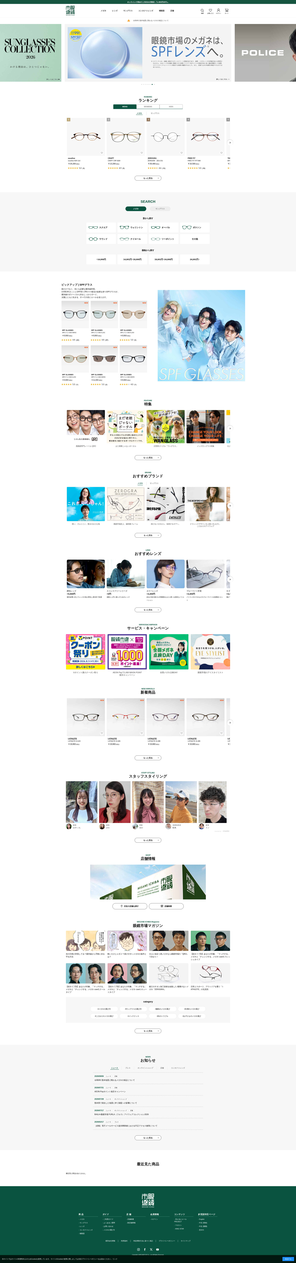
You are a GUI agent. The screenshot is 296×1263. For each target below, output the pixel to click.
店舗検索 (168, 906)
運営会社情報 (110, 1241)
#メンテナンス (133, 1016)
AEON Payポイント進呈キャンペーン (110, 1092)
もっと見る (148, 178)
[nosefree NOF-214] (86, 137)
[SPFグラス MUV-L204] (75, 359)
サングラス (155, 113)
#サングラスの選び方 (133, 1009)
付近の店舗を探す (131, 906)
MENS (124, 107)
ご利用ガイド (108, 1219)
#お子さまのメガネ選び (192, 1016)
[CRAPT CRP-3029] (126, 137)
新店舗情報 (131, 1223)
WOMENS (148, 107)
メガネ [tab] (136, 209)
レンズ (82, 1226)
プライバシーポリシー (167, 1241)
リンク (115, 1259)
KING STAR (179, 1229)
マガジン (178, 1225)
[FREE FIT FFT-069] (206, 137)
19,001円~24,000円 (164, 259)
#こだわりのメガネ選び (104, 1016)
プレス (127, 1068)
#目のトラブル (162, 1016)
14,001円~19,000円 (132, 259)
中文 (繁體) (203, 1226)
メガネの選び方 (109, 1230)
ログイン (154, 1219)
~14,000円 (101, 259)
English (201, 1219)
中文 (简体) (203, 1223)
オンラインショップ (145, 1068)
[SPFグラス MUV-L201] (104, 314)
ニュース (114, 1068)
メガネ (139, 113)
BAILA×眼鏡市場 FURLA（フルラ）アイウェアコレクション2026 (121, 1114)
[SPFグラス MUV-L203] (133, 314)
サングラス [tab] (160, 209)
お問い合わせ (108, 1226)
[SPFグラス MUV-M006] (104, 359)
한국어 (201, 1230)
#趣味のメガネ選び (162, 1009)
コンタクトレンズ (178, 1068)
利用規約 (124, 1241)
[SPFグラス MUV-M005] (133, 359)
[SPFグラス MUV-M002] (75, 314)
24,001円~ (195, 259)
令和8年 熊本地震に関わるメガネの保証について (151, 20)
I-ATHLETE (72, 739)
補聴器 (82, 1233)
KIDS (171, 107)
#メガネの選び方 (104, 1009)
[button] (142, 84)
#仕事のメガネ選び (191, 1009)
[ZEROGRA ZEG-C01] (166, 137)
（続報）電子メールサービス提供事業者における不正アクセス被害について (125, 1126)
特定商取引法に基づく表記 (143, 1241)
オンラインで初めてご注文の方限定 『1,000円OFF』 (148, 2)
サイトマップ (186, 1241)
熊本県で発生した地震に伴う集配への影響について (115, 1103)
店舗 (162, 1068)
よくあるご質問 (109, 1223)
